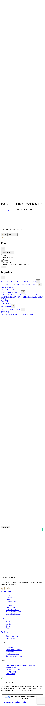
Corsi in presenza (12, 636)
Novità (8, 624)
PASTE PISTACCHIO (9, 295)
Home (3, 210)
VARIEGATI (6, 306)
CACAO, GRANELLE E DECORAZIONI (17, 314)
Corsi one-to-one (12, 638)
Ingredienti (11, 210)
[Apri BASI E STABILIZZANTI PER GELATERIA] (38, 281)
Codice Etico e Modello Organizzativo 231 (21, 665)
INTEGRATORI (7, 287)
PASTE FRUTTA (25, 297)
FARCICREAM (7, 303)
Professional (10, 648)
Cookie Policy (11, 674)
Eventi (8, 626)
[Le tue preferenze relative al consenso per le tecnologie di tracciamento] (43, 529)
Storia (8, 595)
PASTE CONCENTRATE (11, 292)
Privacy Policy (11, 672)
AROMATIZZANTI (8, 289)
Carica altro (5, 527)
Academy (4, 632)
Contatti (8, 599)
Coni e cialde (10, 608)
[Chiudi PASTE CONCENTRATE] (23, 292)
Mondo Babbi (6, 591)
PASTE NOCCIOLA (26, 295)
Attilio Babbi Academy (14, 650)
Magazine (4, 618)
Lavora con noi (11, 601)
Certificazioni (10, 597)
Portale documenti (12, 654)
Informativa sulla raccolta (15, 702)
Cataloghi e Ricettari (13, 614)
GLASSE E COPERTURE (11, 310)
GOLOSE (4, 301)
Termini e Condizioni (13, 669)
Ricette (8, 622)
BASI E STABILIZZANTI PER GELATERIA (18, 281)
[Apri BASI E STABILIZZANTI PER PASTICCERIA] (40, 284)
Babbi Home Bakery (13, 612)
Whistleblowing (11, 667)
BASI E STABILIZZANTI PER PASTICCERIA (19, 285)
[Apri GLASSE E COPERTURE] (23, 309)
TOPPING (5, 312)
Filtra (3, 267)
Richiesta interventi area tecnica (17, 656)
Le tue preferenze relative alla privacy (24, 697)
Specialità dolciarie (12, 610)
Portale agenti (10, 652)
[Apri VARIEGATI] (13, 306)
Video (8, 628)
